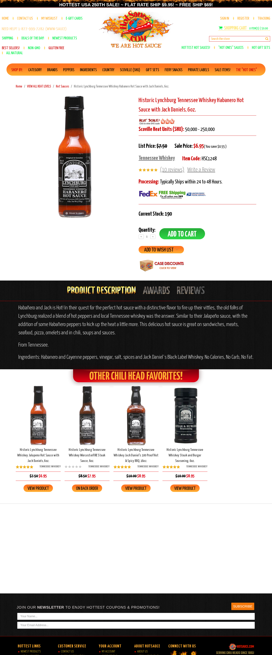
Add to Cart (38, 419)
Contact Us (25, 18)
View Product (38, 488)
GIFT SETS (152, 70)
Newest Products (31, 651)
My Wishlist (49, 18)
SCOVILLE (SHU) (130, 70)
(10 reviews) (172, 170)
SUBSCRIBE (242, 606)
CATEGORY (35, 70)
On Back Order (87, 419)
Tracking (264, 18)
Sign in (224, 18)
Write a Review (201, 170)
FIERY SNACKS (173, 70)
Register (243, 18)
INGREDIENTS (88, 70)
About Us (142, 651)
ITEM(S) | (258, 28)
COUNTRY (108, 70)
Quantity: (147, 230)
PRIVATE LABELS (198, 70)
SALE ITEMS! (222, 70)
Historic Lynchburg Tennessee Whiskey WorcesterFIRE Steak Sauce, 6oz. (87, 455)
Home (5, 18)
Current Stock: (155, 214)
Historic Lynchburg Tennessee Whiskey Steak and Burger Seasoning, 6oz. (185, 455)
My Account (108, 651)
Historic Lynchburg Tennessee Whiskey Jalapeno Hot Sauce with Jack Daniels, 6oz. (38, 455)
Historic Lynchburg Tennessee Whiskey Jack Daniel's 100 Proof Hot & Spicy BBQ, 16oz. (136, 455)
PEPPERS (68, 70)
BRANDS (52, 70)
